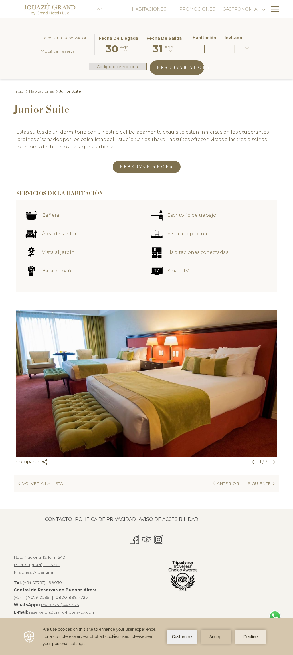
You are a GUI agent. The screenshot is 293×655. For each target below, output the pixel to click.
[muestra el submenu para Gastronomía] (263, 9)
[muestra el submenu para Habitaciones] (173, 9)
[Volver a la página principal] (50, 9)
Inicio (18, 91)
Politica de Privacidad (105, 519)
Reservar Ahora (180, 67)
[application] (146, 636)
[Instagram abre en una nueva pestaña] (158, 538)
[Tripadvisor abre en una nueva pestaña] (146, 538)
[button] (118, 44)
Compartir (28, 461)
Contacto (58, 519)
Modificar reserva (58, 51)
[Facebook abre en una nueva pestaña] (134, 538)
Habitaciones (41, 91)
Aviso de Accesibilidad (168, 519)
